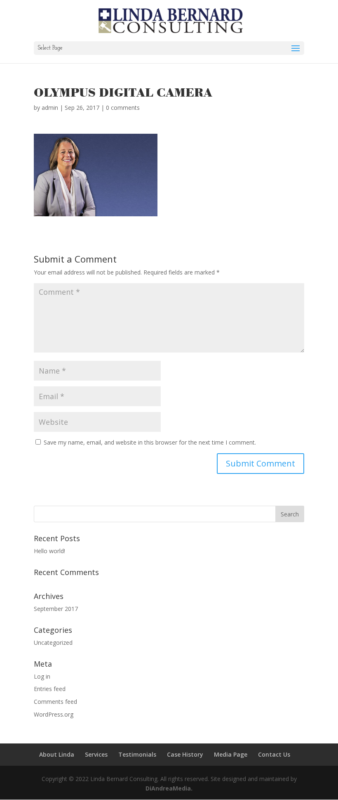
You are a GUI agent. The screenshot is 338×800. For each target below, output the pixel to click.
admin (50, 107)
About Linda (56, 754)
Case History (185, 754)
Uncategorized (53, 642)
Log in (42, 676)
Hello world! (49, 551)
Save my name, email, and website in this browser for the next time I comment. (150, 442)
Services (96, 754)
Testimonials (137, 754)
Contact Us (274, 754)
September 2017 (56, 609)
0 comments (123, 107)
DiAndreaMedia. (169, 788)
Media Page (230, 754)
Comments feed (55, 701)
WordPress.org (53, 714)
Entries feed (50, 689)
